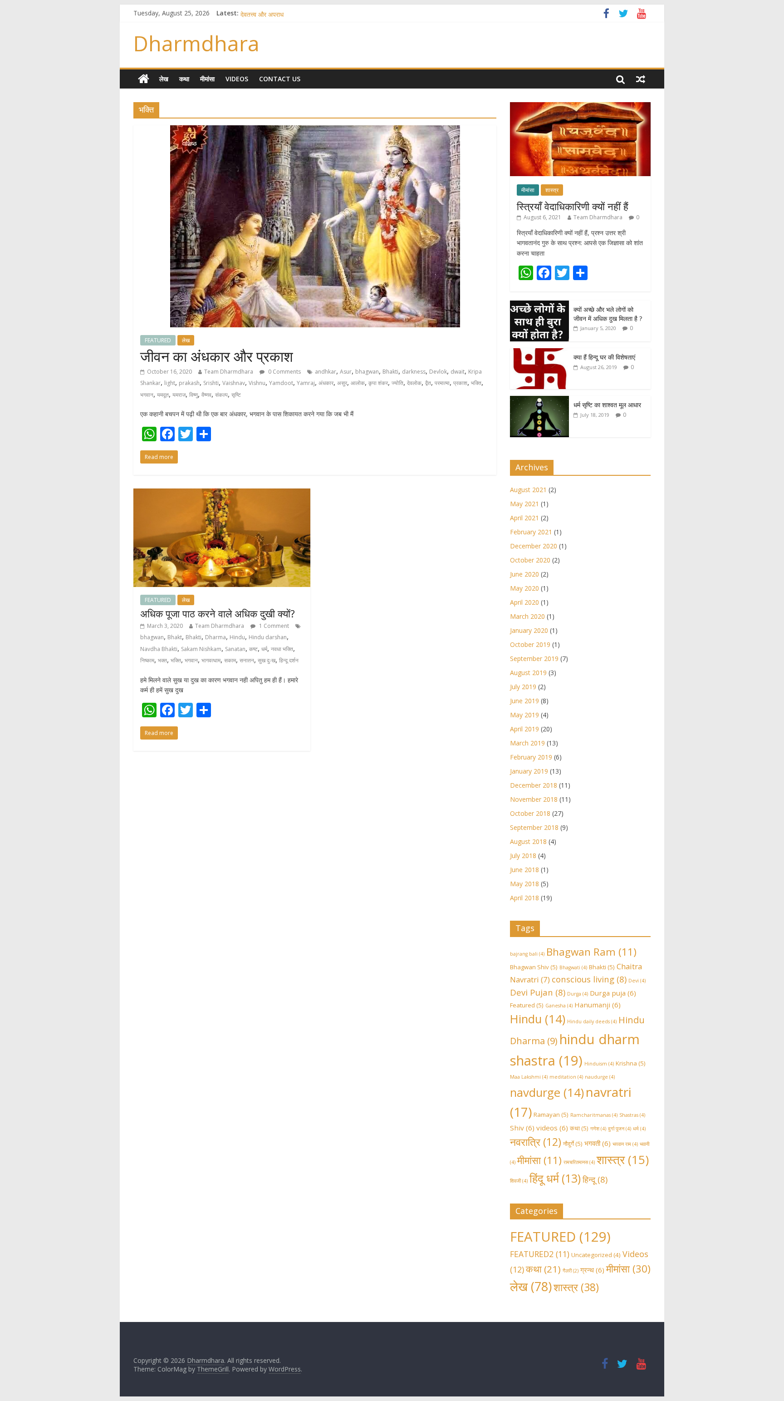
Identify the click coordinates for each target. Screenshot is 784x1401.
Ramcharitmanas (593, 1115)
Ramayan (551, 1114)
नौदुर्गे (573, 1144)
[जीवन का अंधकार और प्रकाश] (315, 131)
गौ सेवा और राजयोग (262, 13)
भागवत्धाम (210, 660)
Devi (637, 980)
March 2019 (527, 743)
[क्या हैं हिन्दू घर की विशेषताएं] (539, 353)
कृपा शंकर (378, 383)
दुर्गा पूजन (619, 1128)
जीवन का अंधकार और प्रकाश (216, 356)
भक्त (162, 660)
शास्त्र (552, 190)
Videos (236, 78)
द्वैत (428, 383)
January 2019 (529, 771)
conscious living (589, 979)
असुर (342, 383)
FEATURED (158, 340)
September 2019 (534, 658)
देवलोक (414, 383)
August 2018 (528, 841)
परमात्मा (442, 383)
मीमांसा (207, 78)
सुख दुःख (266, 660)
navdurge (547, 1092)
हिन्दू (595, 1179)
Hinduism (599, 1064)
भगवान (146, 395)
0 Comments (284, 371)
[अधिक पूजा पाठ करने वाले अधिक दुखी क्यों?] (221, 494)
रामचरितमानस (579, 1162)
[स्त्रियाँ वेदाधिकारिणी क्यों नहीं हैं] (580, 107)
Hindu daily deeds (592, 1021)
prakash (189, 383)
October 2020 (530, 560)
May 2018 (524, 883)
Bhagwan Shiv (534, 967)
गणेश (598, 1128)
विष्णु (193, 395)
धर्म (264, 649)
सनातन (247, 660)
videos (552, 1127)
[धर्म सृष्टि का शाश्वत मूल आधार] (539, 400)
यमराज (179, 395)
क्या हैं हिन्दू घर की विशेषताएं (604, 357)
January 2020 (529, 630)
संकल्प (221, 395)
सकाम (230, 660)
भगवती (597, 1143)
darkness (414, 371)
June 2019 (524, 700)
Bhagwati (573, 967)
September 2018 (534, 827)
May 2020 (524, 588)
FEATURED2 (539, 1253)
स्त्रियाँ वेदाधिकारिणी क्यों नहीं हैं (572, 206)
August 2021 (528, 489)
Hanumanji (597, 1004)
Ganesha (559, 1005)
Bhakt (174, 637)
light (169, 383)
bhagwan (367, 371)
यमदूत (163, 395)
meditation (566, 1077)
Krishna (631, 1063)
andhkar (325, 371)
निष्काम (147, 660)
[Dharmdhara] (143, 79)
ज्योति (397, 383)
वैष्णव (206, 395)
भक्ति (476, 383)
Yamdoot (281, 383)
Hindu (237, 637)
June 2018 (524, 869)
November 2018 (534, 799)
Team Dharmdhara (228, 371)
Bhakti (390, 371)
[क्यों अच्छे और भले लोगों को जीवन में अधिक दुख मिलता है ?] (539, 305)
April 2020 (524, 602)
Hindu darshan (268, 637)
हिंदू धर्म (555, 1178)
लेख (163, 78)
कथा (184, 78)
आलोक (358, 383)
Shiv (522, 1127)
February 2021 (531, 532)
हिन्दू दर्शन (289, 660)
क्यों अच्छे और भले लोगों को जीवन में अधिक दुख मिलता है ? (607, 314)
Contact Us (279, 78)
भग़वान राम (625, 1144)
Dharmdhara (196, 43)
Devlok (438, 371)
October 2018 (530, 813)
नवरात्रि (535, 1142)
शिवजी (519, 1181)
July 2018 (523, 855)
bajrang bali (527, 954)
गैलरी (570, 1271)
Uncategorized (596, 1255)
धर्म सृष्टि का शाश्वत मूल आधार (607, 404)
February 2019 (531, 757)
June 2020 (524, 574)
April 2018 (524, 897)
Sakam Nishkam (201, 649)
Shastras (632, 1115)
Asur (346, 371)
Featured (527, 1005)
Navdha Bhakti (158, 649)
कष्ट (253, 649)
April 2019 (524, 729)
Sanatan (235, 649)
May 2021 (524, 503)
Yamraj (306, 383)
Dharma (215, 637)
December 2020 (533, 546)
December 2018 (533, 785)
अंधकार (325, 383)
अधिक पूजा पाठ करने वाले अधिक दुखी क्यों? (217, 613)
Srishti (211, 383)
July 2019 (523, 686)
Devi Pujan (537, 992)
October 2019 (530, 644)
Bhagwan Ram (591, 952)
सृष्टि (236, 395)
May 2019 (524, 714)
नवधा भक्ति (282, 649)
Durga (577, 994)
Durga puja (613, 992)
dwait (458, 371)
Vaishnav (233, 383)
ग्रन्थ (592, 1269)
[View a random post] (641, 79)
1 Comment (273, 626)
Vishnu (257, 383)
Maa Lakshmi (529, 1077)
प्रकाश (460, 383)
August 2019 (528, 672)
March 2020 (527, 616)
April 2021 (524, 517)
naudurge (600, 1077)
